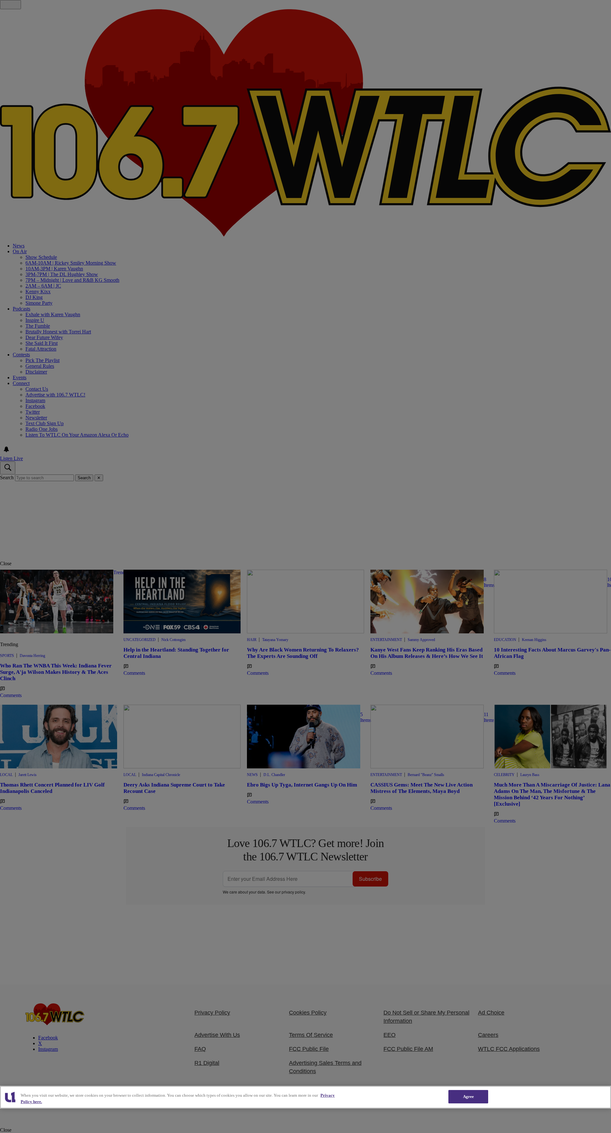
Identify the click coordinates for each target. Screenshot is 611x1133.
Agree (468, 1096)
